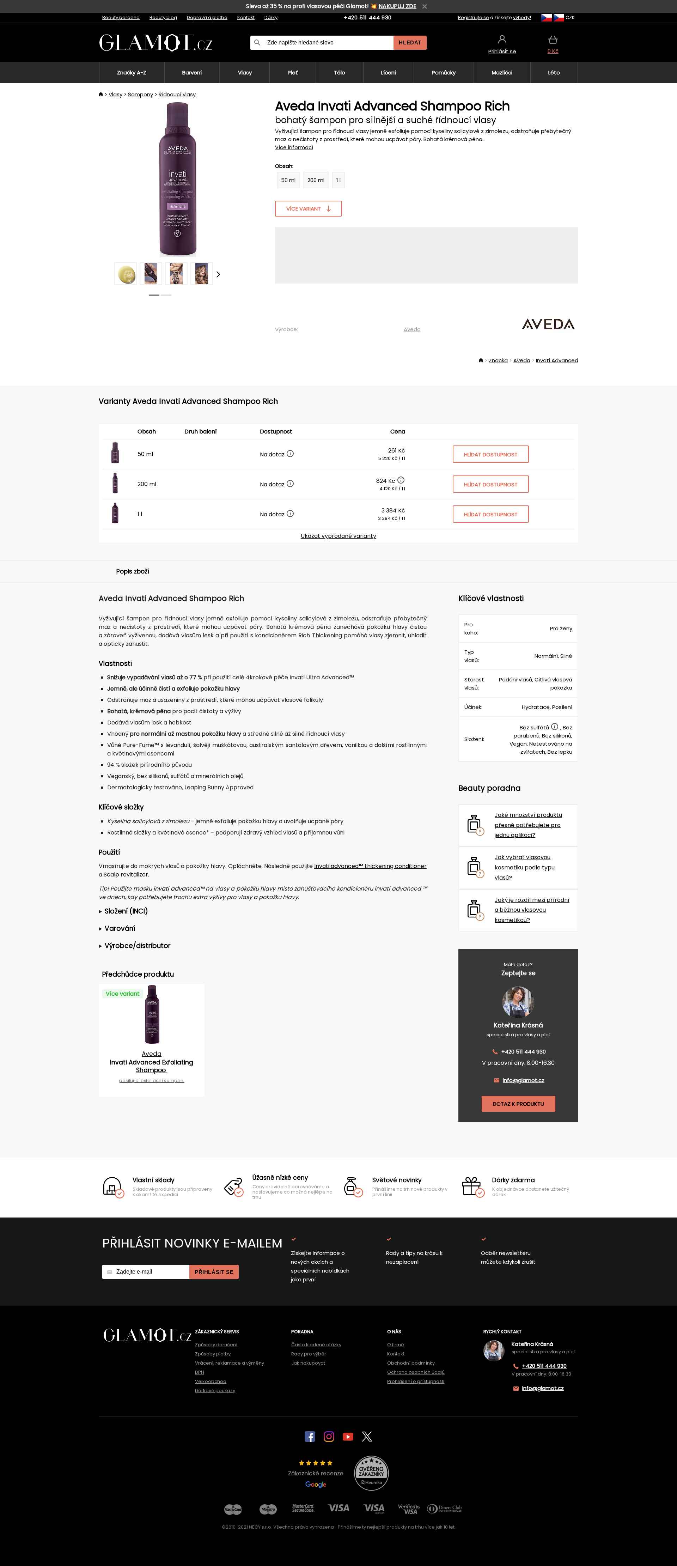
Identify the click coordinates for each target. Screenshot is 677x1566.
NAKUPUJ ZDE (397, 6)
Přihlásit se (214, 1272)
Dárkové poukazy (215, 1390)
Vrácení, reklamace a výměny (229, 1363)
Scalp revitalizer (126, 874)
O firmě (395, 1344)
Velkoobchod (210, 1381)
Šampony (140, 94)
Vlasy (115, 94)
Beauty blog (163, 17)
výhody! (522, 17)
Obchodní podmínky (411, 1363)
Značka (498, 360)
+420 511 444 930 (368, 17)
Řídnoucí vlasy (177, 94)
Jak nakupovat (308, 1363)
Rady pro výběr (308, 1353)
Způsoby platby (213, 1353)
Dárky (270, 17)
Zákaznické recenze (315, 1473)
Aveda (412, 329)
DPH (199, 1372)
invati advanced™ (178, 889)
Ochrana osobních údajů (416, 1372)
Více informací (294, 147)
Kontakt (246, 17)
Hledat (410, 42)
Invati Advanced (557, 360)
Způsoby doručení (216, 1344)
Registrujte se (473, 17)
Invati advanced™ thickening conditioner (370, 866)
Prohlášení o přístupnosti (415, 1381)
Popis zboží (132, 571)
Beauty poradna (121, 17)
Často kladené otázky (316, 1344)
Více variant (303, 208)
